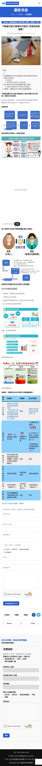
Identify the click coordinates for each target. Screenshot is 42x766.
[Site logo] (10, 3)
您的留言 (6, 701)
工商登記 (20, 14)
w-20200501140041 (7, 224)
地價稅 (27, 22)
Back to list (21, 623)
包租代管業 (21, 22)
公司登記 (28, 14)
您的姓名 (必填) (8, 667)
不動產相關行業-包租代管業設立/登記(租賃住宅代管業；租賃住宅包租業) (21, 77)
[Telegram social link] (39, 615)
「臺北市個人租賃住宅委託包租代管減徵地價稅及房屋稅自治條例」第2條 (12, 414)
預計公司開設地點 (19, 694)
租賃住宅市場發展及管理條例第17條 (33, 411)
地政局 (21, 503)
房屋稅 (26, 615)
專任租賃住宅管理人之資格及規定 (16, 82)
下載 (17, 224)
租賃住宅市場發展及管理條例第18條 (12, 406)
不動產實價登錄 (13, 22)
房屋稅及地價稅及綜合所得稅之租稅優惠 (18, 86)
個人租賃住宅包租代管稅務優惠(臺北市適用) (17, 84)
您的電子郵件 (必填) (10, 675)
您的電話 (6, 684)
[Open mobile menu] (40, 3)
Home (12, 14)
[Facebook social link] (34, 615)
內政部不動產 (12, 503)
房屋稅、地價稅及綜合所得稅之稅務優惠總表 (17, 89)
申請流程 (9, 80)
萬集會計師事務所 (16, 33)
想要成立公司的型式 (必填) (16, 659)
